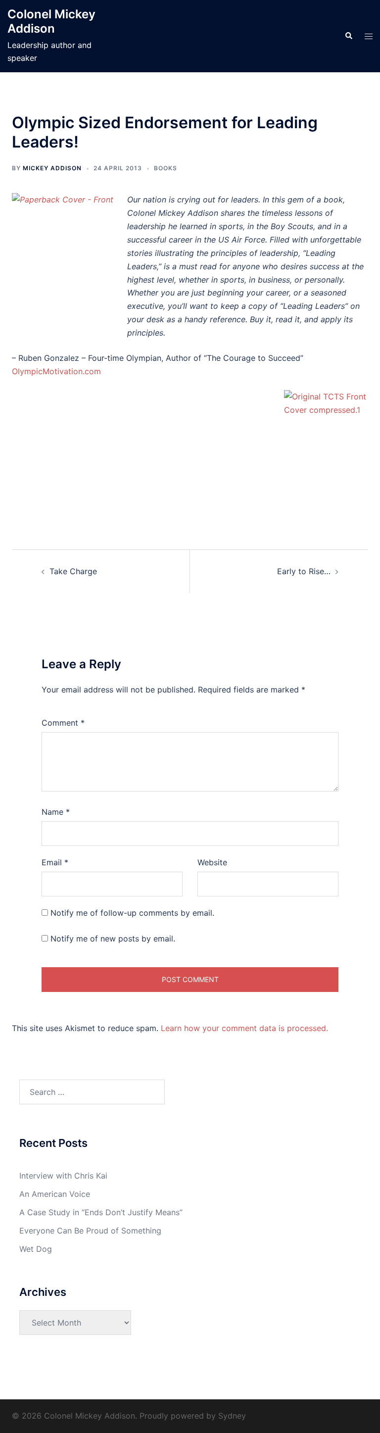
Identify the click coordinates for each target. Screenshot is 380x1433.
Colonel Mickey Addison (51, 21)
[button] (348, 36)
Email (55, 862)
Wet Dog (35, 1249)
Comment (63, 723)
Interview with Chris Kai (63, 1176)
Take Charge (73, 571)
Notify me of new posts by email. (112, 938)
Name (56, 812)
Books (165, 168)
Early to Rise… (304, 571)
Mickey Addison (52, 168)
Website (212, 862)
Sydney (232, 1416)
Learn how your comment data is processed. (244, 1028)
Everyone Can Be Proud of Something (90, 1230)
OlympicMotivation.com (56, 371)
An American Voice (54, 1194)
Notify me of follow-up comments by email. (132, 913)
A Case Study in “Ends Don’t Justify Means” (101, 1212)
